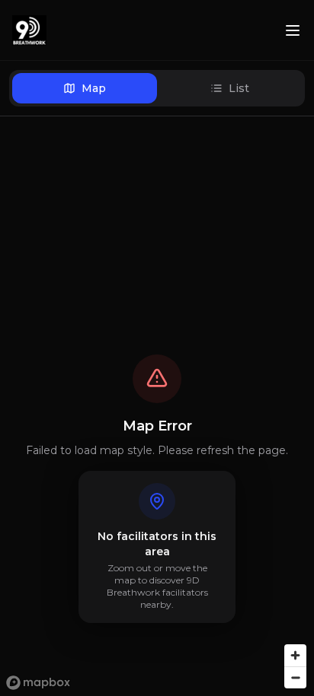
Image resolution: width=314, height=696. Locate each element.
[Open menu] (292, 30)
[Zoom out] (295, 677)
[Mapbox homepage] (38, 682)
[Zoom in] (295, 655)
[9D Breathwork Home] (29, 30)
